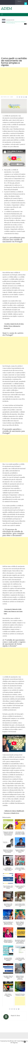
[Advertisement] (14, 40)
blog (12, 97)
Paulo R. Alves (15, 1015)
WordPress (10, 1041)
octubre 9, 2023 (5, 97)
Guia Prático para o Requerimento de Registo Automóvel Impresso (16, 22)
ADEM (6, 9)
